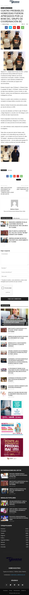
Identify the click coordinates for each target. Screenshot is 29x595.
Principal (3, 241)
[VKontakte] (18, 584)
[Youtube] (22, 584)
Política (2, 537)
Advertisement (17, 590)
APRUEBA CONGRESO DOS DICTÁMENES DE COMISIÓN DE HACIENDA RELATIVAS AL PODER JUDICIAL (17, 352)
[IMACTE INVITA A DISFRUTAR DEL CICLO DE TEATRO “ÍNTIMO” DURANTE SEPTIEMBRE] (4, 232)
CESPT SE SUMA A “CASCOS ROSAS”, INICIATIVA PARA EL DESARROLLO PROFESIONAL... (18, 510)
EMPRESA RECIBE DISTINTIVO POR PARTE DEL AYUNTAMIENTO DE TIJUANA (18, 240)
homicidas (10, 170)
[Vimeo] (14, 584)
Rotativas (2, 8)
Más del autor (16, 218)
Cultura (2, 234)
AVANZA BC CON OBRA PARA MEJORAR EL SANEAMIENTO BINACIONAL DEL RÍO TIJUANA (17, 394)
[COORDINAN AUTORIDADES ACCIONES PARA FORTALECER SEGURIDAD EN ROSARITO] (4, 379)
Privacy (10, 590)
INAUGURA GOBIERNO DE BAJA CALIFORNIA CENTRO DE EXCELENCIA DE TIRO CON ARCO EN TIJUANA (14, 321)
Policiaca (3, 544)
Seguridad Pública (9, 8)
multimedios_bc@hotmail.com (18, 574)
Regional (3, 535)
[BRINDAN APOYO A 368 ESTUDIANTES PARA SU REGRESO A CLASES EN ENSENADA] (4, 344)
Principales (3, 531)
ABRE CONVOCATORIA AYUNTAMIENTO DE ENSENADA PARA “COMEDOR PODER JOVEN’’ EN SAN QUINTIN (7, 191)
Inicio (2, 5)
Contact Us (23, 590)
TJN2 (3, 324)
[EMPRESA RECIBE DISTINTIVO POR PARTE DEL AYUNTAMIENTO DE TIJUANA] (4, 240)
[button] (27, 2)
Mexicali (3, 542)
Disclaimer (5, 590)
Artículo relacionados (7, 218)
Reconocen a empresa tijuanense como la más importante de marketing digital (18, 518)
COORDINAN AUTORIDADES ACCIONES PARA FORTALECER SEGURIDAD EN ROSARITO (17, 379)
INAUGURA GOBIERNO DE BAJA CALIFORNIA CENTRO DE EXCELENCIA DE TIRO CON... (18, 475)
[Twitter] (10, 584)
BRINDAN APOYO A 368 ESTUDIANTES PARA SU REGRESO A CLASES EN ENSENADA (17, 344)
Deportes (3, 225)
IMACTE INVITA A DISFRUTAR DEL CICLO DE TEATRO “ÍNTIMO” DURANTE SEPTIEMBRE (18, 232)
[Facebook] (6, 584)
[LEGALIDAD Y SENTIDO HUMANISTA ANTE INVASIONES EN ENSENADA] (4, 387)
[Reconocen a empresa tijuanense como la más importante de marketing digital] (4, 518)
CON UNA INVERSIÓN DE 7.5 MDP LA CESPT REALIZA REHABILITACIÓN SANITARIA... (18, 503)
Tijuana (2, 533)
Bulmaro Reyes (6, 24)
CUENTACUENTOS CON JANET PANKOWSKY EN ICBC (22, 189)
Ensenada (3, 547)
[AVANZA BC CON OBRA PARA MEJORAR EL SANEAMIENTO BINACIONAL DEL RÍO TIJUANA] (4, 394)
